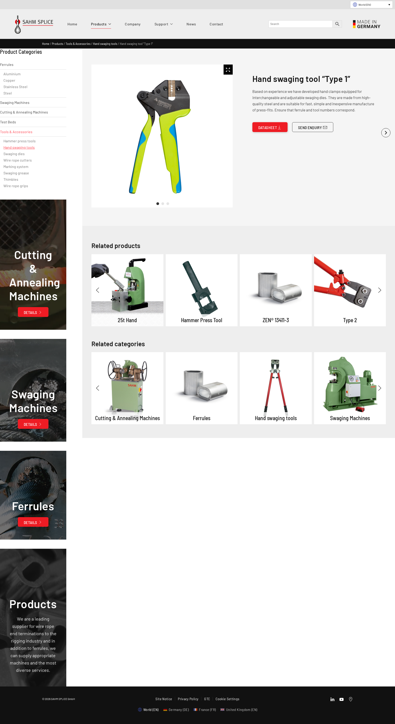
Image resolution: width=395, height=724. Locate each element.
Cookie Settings (227, 699)
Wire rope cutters (17, 160)
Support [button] (161, 24)
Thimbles (10, 179)
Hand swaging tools (105, 44)
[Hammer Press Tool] (201, 290)
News (191, 24)
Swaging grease (16, 173)
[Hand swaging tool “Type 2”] (350, 290)
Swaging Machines (14, 102)
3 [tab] (167, 203)
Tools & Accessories (78, 44)
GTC (207, 699)
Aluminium (12, 74)
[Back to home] (34, 25)
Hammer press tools (19, 141)
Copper (9, 80)
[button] (97, 290)
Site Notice (163, 699)
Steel (7, 93)
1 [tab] (157, 203)
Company (133, 24)
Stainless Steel (15, 86)
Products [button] (99, 24)
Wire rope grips (15, 186)
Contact (216, 24)
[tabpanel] (161, 136)
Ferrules (6, 64)
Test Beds (8, 122)
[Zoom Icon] (228, 70)
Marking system (15, 166)
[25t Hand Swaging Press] (127, 290)
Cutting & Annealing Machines (24, 112)
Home (72, 24)
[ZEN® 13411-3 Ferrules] (276, 290)
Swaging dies (14, 153)
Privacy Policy (188, 699)
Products (57, 44)
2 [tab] (162, 203)
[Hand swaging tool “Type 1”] (127, 388)
